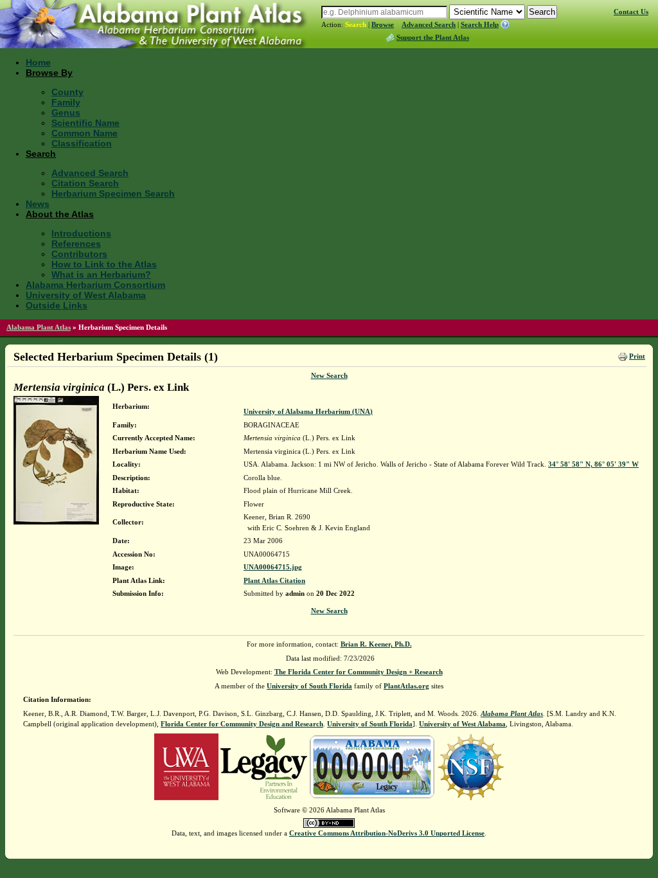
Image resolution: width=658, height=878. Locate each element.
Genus (65, 112)
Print (637, 356)
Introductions (81, 233)
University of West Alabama (86, 295)
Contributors (79, 254)
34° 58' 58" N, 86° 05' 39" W (593, 464)
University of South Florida (309, 686)
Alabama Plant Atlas (38, 327)
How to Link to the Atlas (104, 264)
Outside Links (56, 305)
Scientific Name (85, 123)
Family (65, 102)
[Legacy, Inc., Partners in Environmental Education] (263, 765)
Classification (81, 143)
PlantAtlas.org (406, 686)
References (76, 243)
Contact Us (631, 11)
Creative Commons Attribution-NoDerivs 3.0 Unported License (387, 833)
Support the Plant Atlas (432, 37)
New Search (329, 375)
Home (38, 62)
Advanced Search (429, 24)
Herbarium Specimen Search (113, 193)
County (67, 92)
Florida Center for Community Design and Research (242, 724)
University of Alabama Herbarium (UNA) (308, 411)
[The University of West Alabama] (186, 765)
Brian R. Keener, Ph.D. (376, 644)
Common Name (84, 133)
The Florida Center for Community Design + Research (358, 672)
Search (355, 24)
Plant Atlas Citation (274, 580)
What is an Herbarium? (101, 274)
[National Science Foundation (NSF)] (470, 765)
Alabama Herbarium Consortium (95, 285)
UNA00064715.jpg (273, 567)
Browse (382, 24)
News (37, 204)
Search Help (480, 24)
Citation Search (85, 183)
